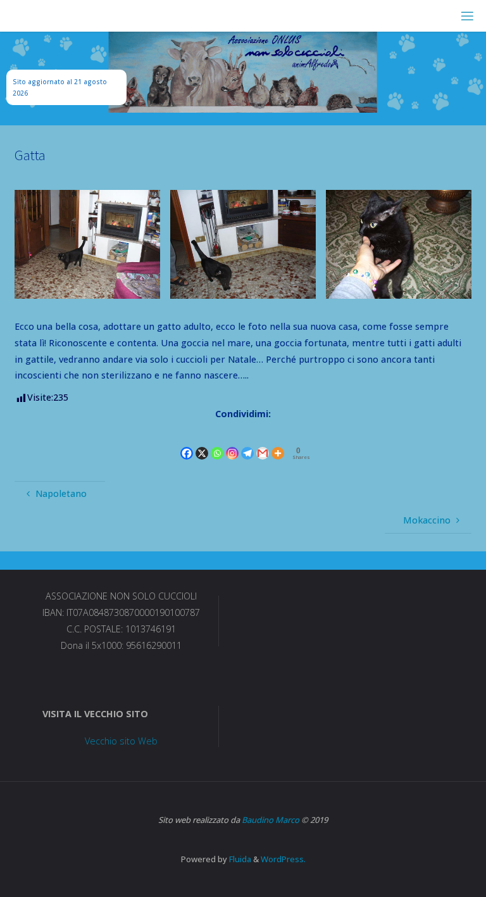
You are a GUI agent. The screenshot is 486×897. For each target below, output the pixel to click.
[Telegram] (247, 442)
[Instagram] (232, 442)
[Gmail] (262, 442)
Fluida (239, 859)
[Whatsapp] (217, 442)
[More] (277, 442)
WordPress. (283, 859)
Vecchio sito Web (121, 741)
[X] (202, 442)
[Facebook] (186, 442)
